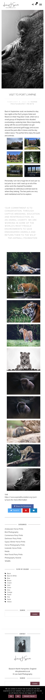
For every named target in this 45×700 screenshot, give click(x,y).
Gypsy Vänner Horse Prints (15, 542)
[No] (42, 693)
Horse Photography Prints (15, 545)
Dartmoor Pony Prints (13, 539)
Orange (9, 592)
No (18, 696)
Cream (9, 583)
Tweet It (16, 510)
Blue (8, 578)
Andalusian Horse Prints (14, 529)
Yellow (9, 602)
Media (7, 551)
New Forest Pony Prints (14, 555)
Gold (8, 585)
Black (9, 573)
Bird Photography (11, 532)
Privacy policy (29, 696)
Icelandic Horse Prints (13, 548)
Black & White (12, 576)
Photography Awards (13, 558)
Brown (9, 580)
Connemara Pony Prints (14, 535)
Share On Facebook (23, 506)
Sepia (9, 599)
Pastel (9, 594)
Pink (8, 597)
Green (9, 587)
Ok (11, 696)
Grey (8, 590)
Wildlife (7, 561)
